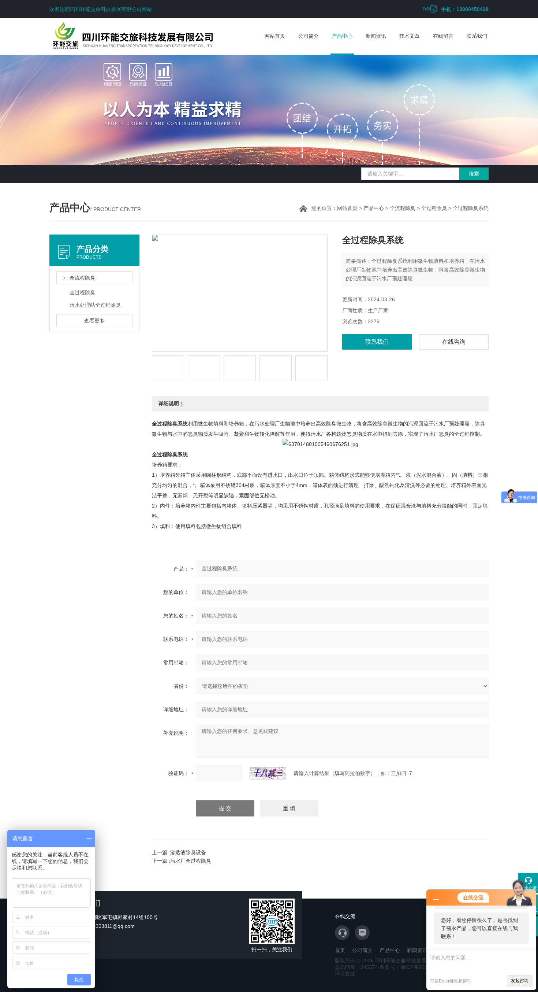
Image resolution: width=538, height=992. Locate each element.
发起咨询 (519, 980)
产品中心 (342, 36)
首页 (340, 950)
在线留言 (443, 36)
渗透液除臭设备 (188, 852)
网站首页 (275, 36)
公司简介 (308, 36)
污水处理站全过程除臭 (95, 305)
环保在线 (345, 974)
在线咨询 (454, 342)
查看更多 (94, 321)
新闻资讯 (376, 36)
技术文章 (409, 36)
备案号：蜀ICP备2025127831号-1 (419, 967)
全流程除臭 (402, 208)
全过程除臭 (434, 208)
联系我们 (477, 36)
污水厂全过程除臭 (190, 861)
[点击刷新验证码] (268, 773)
